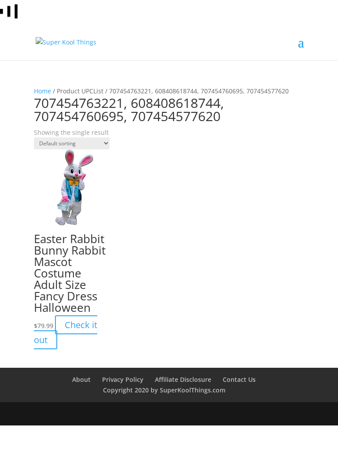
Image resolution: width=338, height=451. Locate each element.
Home (42, 91)
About (81, 379)
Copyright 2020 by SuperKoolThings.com (164, 390)
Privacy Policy (122, 379)
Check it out (65, 332)
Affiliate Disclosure (183, 379)
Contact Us (239, 379)
